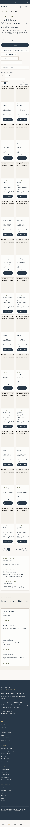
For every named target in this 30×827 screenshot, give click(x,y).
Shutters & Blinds (5, 753)
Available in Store (5, 740)
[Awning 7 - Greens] (7, 285)
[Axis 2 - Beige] (7, 247)
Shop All (3, 725)
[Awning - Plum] (7, 400)
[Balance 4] (7, 132)
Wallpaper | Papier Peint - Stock (12, 62)
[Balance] (22, 170)
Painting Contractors (6, 774)
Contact (3, 800)
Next (26, 82)
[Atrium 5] (7, 439)
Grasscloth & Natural (6, 732)
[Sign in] (13, 2)
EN (20, 2)
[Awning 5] (7, 324)
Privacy (2, 813)
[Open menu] (26, 7)
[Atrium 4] (22, 439)
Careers (3, 798)
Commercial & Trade (6, 779)
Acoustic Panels (5, 758)
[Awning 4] (22, 324)
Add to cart (8, 119)
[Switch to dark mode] (27, 2)
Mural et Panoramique (9, 54)
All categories (7, 50)
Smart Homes (4, 761)
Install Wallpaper (5, 769)
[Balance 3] (22, 132)
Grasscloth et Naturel (21, 50)
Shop (7, 11)
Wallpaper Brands (5, 727)
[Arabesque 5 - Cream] (22, 516)
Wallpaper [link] (14, 11)
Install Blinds (4, 772)
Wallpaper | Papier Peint (10, 58)
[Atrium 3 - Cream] (7, 477)
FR (24, 2)
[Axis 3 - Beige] (22, 209)
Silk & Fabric (4, 735)
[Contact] (15, 2)
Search (15, 45)
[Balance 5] (22, 94)
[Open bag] (20, 7)
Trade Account (5, 777)
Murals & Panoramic (6, 730)
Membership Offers (6, 790)
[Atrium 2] (22, 477)
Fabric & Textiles (5, 737)
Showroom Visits (14, 813)
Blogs (2, 793)
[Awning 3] (7, 362)
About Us (3, 795)
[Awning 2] (22, 362)
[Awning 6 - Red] (22, 285)
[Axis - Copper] (22, 247)
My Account (4, 788)
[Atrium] (7, 516)
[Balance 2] (7, 170)
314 (21, 549)
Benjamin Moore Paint (6, 748)
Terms (7, 813)
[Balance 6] (7, 94)
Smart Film (3, 756)
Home (2, 11)
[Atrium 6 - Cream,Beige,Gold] (22, 400)
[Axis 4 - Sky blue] (7, 209)
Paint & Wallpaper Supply (7, 751)
